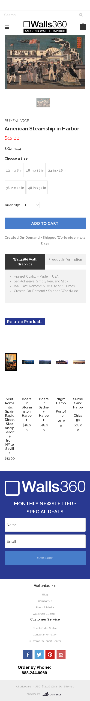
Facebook (28, 654)
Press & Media (45, 607)
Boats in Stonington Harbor (27, 409)
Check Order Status (45, 628)
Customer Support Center (45, 641)
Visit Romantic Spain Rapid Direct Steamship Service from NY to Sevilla (10, 426)
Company (44, 601)
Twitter (39, 654)
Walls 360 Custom (44, 613)
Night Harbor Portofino (61, 407)
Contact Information (45, 634)
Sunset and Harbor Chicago (78, 409)
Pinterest (50, 654)
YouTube (61, 654)
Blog (45, 594)
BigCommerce (53, 693)
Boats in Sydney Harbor (44, 409)
